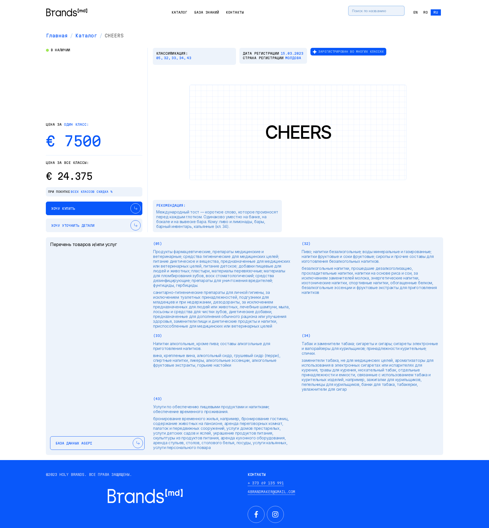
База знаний (206, 12)
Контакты (235, 12)
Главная (57, 35)
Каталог (179, 12)
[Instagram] (275, 514)
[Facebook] (256, 514)
